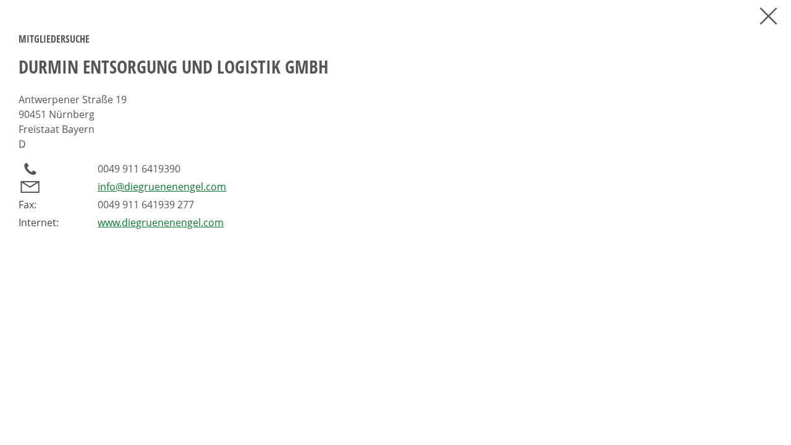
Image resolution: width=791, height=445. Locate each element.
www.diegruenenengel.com (161, 222)
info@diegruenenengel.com (162, 186)
